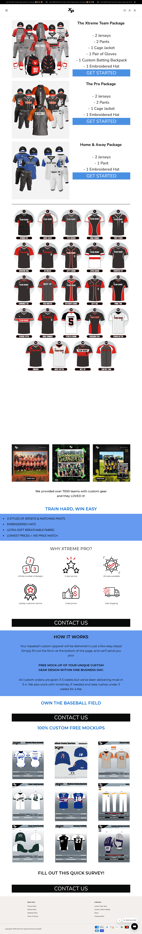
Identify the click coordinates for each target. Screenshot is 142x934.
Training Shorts (99, 916)
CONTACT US (71, 622)
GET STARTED (101, 73)
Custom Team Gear (100, 906)
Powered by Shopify (35, 929)
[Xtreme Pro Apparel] (71, 10)
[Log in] (129, 10)
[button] (6, 10)
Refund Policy (31, 910)
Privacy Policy (31, 906)
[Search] (124, 10)
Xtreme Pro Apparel (22, 929)
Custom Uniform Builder (102, 910)
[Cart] (134, 10)
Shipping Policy (32, 913)
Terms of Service (32, 916)
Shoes (96, 913)
